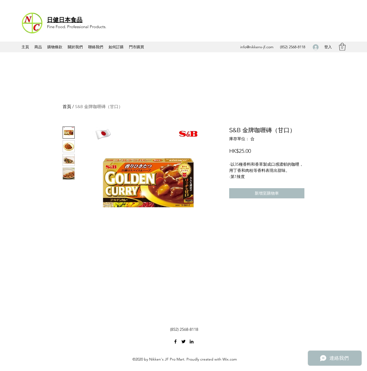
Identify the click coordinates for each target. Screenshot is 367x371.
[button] (342, 47)
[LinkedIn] (191, 341)
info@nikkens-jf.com (257, 46)
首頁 (67, 106)
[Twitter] (183, 341)
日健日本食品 (64, 19)
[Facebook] (175, 341)
